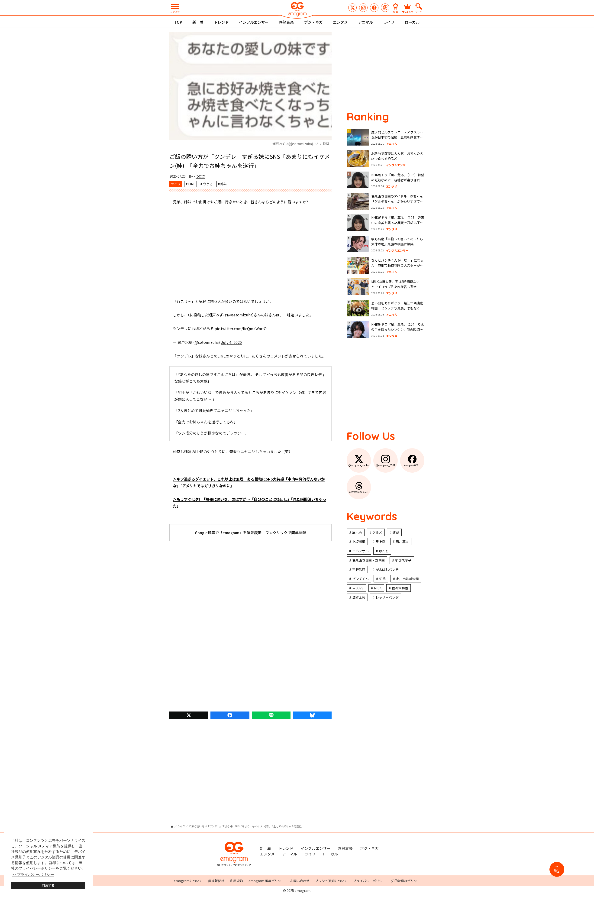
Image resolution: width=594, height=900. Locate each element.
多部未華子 (403, 560)
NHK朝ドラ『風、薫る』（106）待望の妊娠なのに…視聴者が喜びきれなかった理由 (397, 180)
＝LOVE (358, 588)
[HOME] (172, 826)
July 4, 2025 (231, 342)
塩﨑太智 (358, 597)
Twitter (188, 715)
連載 (396, 532)
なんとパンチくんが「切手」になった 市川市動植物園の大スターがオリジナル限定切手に (397, 265)
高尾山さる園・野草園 (368, 560)
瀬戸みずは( (218, 315)
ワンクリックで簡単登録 (285, 532)
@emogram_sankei (352, 7)
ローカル (412, 22)
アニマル (365, 22)
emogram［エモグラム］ (297, 10)
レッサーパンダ (387, 597)
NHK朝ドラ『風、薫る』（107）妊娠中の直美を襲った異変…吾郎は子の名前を (397, 222)
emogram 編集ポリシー (266, 880)
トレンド (221, 22)
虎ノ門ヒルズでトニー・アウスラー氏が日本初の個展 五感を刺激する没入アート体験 (397, 137)
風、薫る (402, 541)
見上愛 (380, 541)
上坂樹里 (358, 541)
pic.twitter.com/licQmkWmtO (241, 328)
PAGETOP (557, 871)
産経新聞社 (216, 880)
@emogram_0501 (363, 7)
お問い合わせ (300, 880)
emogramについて (188, 880)
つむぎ (200, 176)
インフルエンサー (254, 22)
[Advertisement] (251, 251)
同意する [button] (48, 885)
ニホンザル (360, 551)
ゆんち (384, 551)
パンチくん (360, 578)
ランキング (407, 11)
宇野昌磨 (358, 569)
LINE (191, 184)
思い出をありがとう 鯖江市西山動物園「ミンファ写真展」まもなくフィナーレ (397, 308)
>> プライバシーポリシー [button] (33, 875)
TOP (178, 22)
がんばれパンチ (387, 569)
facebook (229, 715)
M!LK (377, 588)
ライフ (388, 22)
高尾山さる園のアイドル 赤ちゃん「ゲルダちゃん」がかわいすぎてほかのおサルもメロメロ (397, 201)
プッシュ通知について (331, 880)
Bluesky (312, 715)
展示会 (357, 532)
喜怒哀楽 (286, 22)
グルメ (377, 532)
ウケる (208, 184)
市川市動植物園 (407, 578)
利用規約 (236, 880)
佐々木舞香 (400, 588)
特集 (395, 11)
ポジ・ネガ (313, 22)
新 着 (197, 22)
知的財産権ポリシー (405, 880)
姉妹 (223, 184)
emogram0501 (374, 7)
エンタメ (340, 22)
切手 (382, 578)
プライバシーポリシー (369, 880)
